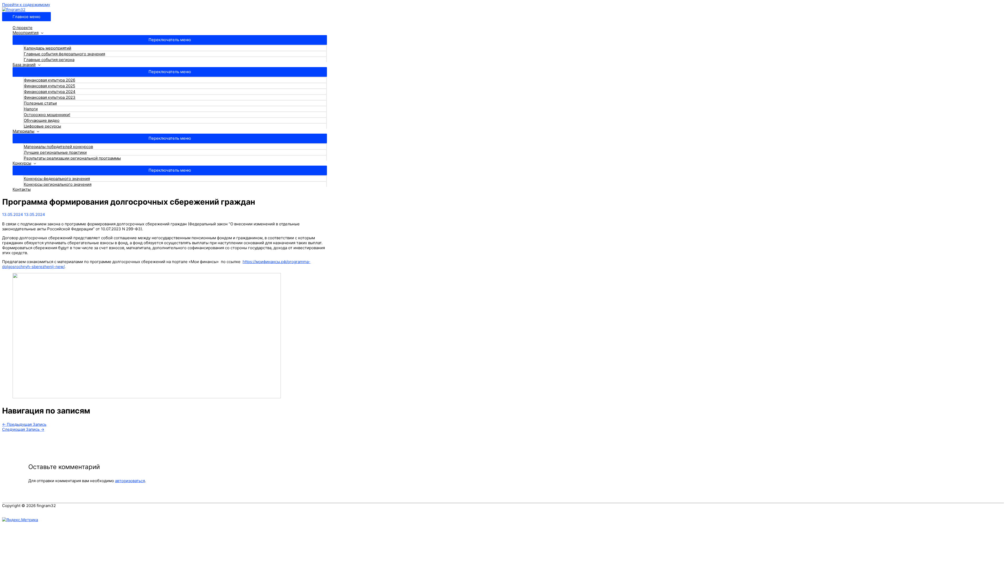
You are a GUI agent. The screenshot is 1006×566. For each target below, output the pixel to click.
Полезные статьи (40, 103)
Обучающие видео (41, 120)
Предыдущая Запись (24, 424)
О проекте (22, 27)
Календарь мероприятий (47, 48)
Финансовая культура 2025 (49, 85)
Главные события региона (49, 59)
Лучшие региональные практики (55, 152)
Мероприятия (26, 32)
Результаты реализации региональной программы (72, 158)
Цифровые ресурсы (42, 126)
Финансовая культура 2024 (49, 91)
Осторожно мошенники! (47, 114)
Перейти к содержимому (26, 4)
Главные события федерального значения (64, 53)
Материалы (23, 131)
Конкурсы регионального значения (57, 184)
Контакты (22, 189)
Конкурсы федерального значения (57, 178)
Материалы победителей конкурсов (58, 146)
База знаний (24, 64)
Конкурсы (22, 163)
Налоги (31, 108)
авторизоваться (130, 480)
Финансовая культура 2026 (49, 80)
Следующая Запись (23, 429)
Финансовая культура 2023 (49, 97)
